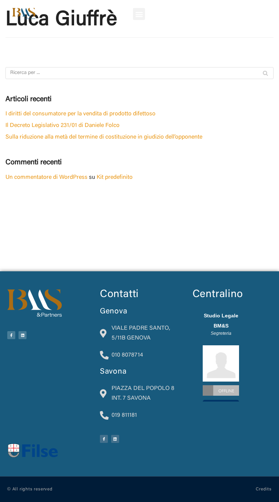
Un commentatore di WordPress (46, 177)
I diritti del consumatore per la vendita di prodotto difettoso (80, 114)
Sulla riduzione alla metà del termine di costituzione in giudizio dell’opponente (103, 137)
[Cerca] (265, 73)
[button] (139, 14)
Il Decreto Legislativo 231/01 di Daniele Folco (62, 125)
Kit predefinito (115, 177)
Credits (264, 489)
